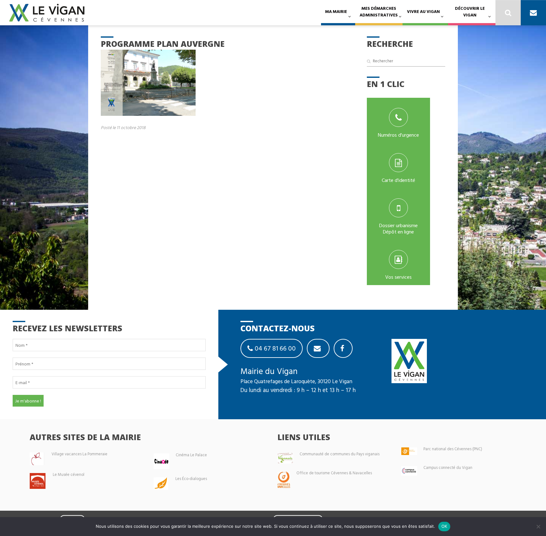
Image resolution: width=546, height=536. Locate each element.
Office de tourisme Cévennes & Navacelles (334, 473)
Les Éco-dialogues (191, 479)
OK (444, 526)
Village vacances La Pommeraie (79, 454)
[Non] (538, 526)
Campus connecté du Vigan (447, 467)
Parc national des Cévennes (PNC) (452, 449)
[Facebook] (343, 348)
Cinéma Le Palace (191, 455)
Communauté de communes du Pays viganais (339, 454)
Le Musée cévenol (68, 474)
